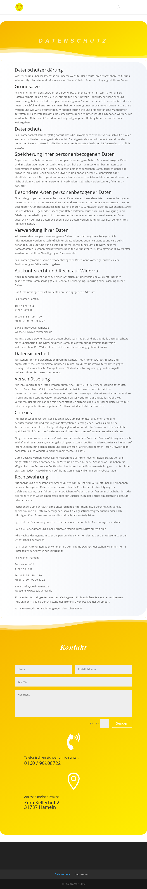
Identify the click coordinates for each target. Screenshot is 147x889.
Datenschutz (62, 874)
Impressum (81, 874)
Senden (122, 723)
